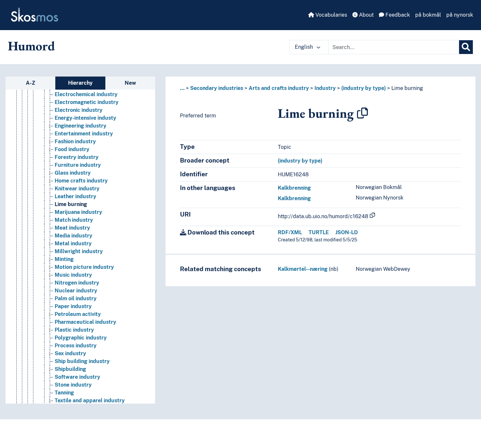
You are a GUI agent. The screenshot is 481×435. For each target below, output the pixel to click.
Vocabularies (330, 15)
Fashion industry (75, 141)
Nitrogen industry (77, 283)
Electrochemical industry (86, 94)
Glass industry (73, 173)
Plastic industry (74, 330)
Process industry (76, 345)
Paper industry (73, 306)
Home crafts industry (81, 181)
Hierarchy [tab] (80, 83)
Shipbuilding (70, 369)
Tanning (64, 393)
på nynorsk (459, 15)
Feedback (397, 15)
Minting (64, 259)
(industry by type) (363, 88)
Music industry (73, 275)
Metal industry (73, 243)
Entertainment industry (84, 133)
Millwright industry (79, 251)
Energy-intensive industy (85, 118)
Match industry (74, 220)
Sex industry (70, 353)
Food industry (72, 149)
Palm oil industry (76, 298)
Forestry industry (76, 157)
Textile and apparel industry (90, 400)
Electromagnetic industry (86, 102)
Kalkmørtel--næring (303, 269)
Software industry (77, 377)
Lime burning (71, 204)
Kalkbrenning (294, 188)
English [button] (304, 47)
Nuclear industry (76, 290)
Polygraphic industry (81, 338)
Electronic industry (78, 110)
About (366, 15)
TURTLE (319, 232)
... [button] (182, 88)
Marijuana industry (78, 212)
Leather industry (75, 196)
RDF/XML (290, 232)
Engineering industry (80, 126)
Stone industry (73, 385)
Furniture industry (78, 165)
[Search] (466, 47)
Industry (325, 88)
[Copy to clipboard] (362, 113)
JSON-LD (346, 232)
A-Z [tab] (30, 83)
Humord (31, 45)
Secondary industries (216, 88)
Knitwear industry (77, 188)
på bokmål (428, 15)
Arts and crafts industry (279, 88)
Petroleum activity (78, 314)
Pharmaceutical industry (85, 322)
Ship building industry (82, 361)
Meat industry (72, 228)
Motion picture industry (84, 267)
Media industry (73, 236)
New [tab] (130, 83)
